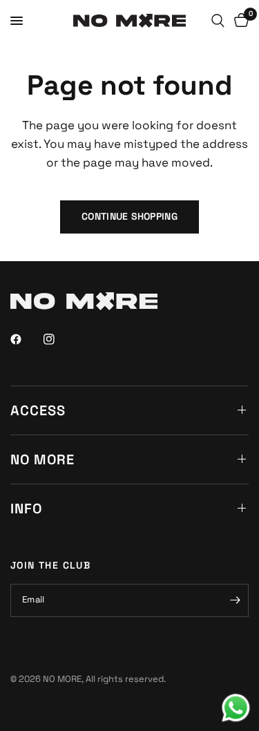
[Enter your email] (235, 600)
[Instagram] (59, 339)
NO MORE (42, 459)
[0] (239, 20)
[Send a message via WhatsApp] (236, 708)
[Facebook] (25, 339)
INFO (26, 509)
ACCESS (38, 410)
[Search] (218, 20)
